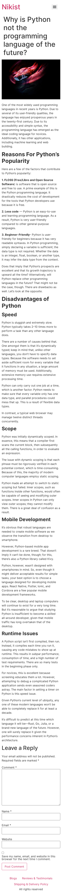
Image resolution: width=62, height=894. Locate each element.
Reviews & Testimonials (37, 878)
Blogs (13, 878)
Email (6, 825)
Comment (9, 767)
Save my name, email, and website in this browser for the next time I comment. (28, 857)
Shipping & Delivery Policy (31, 884)
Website (7, 839)
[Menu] (54, 7)
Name (7, 811)
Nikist (11, 7)
